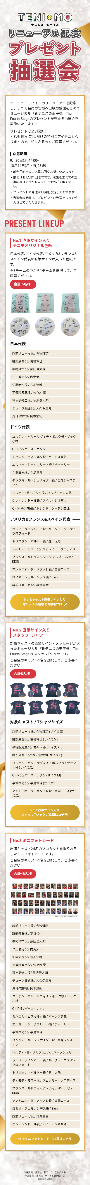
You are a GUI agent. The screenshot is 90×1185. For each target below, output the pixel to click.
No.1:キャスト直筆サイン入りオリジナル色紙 (45, 602)
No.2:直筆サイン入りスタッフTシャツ (45, 812)
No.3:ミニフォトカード (45, 1139)
